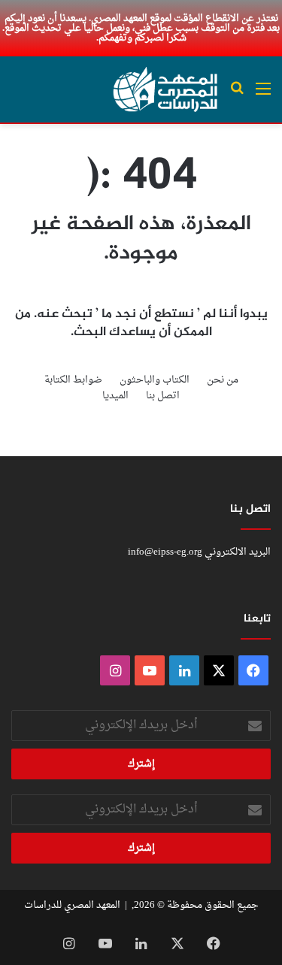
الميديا (115, 396)
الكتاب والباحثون (155, 380)
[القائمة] (263, 95)
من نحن (222, 380)
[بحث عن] (236, 95)
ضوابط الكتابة (73, 380)
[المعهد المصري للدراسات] (165, 89)
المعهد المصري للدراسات (72, 905)
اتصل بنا (163, 396)
